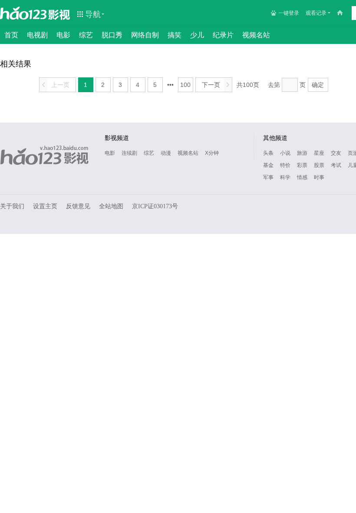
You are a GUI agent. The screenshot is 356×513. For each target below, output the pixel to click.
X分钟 (212, 153)
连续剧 (129, 153)
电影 (63, 35)
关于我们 (12, 206)
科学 (285, 177)
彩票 (302, 165)
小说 (285, 153)
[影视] (59, 14)
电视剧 (37, 35)
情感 (302, 177)
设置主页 (45, 206)
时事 (319, 177)
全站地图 (111, 206)
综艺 (86, 35)
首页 (11, 35)
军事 (268, 177)
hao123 (23, 13)
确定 (318, 84)
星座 (319, 153)
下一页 (216, 84)
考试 (336, 165)
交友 (336, 153)
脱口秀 (112, 35)
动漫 (166, 153)
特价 (285, 165)
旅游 (302, 153)
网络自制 (145, 35)
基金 (268, 165)
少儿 (197, 35)
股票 (319, 165)
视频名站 (256, 35)
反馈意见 (78, 206)
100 (185, 84)
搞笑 (174, 35)
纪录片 (223, 35)
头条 (268, 153)
